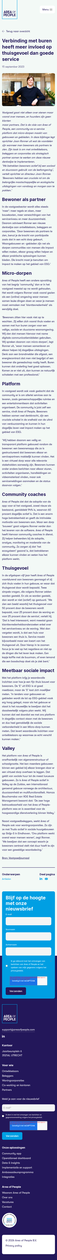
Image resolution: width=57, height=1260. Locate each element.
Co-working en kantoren (16, 1085)
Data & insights (11, 1162)
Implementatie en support (17, 1167)
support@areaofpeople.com (18, 1029)
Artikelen (6, 879)
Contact (7, 1206)
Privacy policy (14, 1245)
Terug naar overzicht (18, 31)
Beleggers (7, 1075)
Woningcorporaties (13, 1080)
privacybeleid (17, 970)
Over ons (7, 1197)
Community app (11, 1153)
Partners (7, 1089)
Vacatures (8, 1202)
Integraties (8, 1176)
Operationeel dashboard (16, 1158)
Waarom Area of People (16, 1192)
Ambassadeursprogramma (17, 1172)
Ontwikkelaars (10, 1071)
